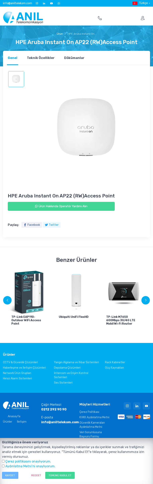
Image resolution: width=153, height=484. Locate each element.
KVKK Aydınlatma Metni (94, 417)
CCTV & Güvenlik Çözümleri (20, 362)
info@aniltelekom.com (17, 3)
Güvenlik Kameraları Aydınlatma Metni (92, 425)
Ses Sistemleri (63, 382)
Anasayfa (14, 416)
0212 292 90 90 (54, 409)
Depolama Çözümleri (67, 367)
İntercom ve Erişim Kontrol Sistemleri (71, 375)
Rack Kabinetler (115, 362)
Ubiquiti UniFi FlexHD (73, 317)
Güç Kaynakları (114, 367)
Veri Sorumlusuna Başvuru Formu (90, 434)
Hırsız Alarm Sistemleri (17, 378)
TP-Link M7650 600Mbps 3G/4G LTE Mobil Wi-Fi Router (120, 320)
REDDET (36, 475)
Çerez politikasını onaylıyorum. (28, 461)
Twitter (54, 225)
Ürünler (7, 421)
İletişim (21, 421)
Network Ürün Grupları (17, 373)
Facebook (33, 225)
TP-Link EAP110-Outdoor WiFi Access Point (26, 320)
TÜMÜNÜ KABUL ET (60, 475)
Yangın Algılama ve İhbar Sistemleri (76, 362)
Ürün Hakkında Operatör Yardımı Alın (62, 206)
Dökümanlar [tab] (74, 58)
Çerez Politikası (89, 412)
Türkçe (143, 3)
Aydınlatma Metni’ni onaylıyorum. (30, 466)
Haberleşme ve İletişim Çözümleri (24, 367)
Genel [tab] (12, 58)
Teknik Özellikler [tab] (41, 58)
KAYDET (10, 475)
